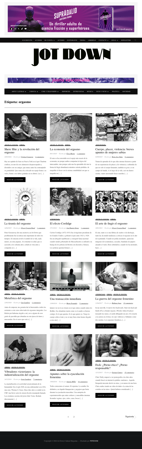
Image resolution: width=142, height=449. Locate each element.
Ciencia (33, 91)
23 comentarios (128, 303)
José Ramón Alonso (73, 228)
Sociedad (126, 91)
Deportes (66, 91)
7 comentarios (37, 379)
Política (115, 91)
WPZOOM (94, 441)
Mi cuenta (48, 40)
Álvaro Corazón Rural (28, 228)
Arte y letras (18, 91)
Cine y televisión (49, 91)
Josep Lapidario (26, 379)
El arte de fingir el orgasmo (111, 223)
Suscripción (27, 40)
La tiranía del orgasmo (17, 223)
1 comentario (81, 154)
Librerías (92, 40)
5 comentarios (83, 303)
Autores (61, 40)
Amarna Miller (71, 382)
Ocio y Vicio (101, 91)
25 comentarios (129, 372)
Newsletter (126, 40)
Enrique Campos (117, 372)
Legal (113, 40)
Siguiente (129, 416)
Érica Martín (71, 154)
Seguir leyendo (15, 180)
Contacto (103, 40)
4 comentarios (39, 157)
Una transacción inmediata (65, 299)
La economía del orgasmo (65, 149)
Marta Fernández (72, 303)
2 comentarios (36, 302)
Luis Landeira (25, 302)
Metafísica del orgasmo (18, 298)
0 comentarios (129, 157)
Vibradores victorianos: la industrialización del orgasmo (21, 373)
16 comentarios (83, 382)
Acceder (38, 40)
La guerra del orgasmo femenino (114, 298)
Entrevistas (78, 91)
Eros (22, 145)
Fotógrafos (72, 40)
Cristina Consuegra (27, 157)
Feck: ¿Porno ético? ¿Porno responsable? (111, 366)
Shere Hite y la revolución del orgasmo (21, 150)
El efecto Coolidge (61, 223)
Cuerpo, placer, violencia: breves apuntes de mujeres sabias (114, 150)
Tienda (82, 40)
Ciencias (54, 219)
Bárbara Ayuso (116, 303)
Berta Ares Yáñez (117, 157)
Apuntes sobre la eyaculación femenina (67, 375)
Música (90, 91)
